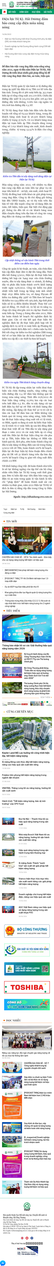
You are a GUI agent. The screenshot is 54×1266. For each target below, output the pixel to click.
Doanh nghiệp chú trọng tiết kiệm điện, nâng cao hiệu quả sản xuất (35, 895)
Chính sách (23, 11)
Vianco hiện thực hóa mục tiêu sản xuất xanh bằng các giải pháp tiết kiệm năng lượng (35, 881)
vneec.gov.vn (31, 1230)
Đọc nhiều (13, 1020)
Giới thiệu (12, 11)
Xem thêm (46, 697)
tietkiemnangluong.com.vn (19, 1230)
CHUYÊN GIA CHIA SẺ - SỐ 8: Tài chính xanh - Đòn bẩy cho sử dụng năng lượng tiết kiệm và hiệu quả (27, 558)
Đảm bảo (41, 509)
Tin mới (11, 521)
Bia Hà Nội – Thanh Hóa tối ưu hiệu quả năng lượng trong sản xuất (33, 822)
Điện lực (14, 509)
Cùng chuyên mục (20, 712)
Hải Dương (31, 509)
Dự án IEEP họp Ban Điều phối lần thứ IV (22, 587)
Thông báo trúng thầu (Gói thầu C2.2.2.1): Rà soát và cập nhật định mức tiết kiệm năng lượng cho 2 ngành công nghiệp (27, 603)
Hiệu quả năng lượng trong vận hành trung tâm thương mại (33, 851)
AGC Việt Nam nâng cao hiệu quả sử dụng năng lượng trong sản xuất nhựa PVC (35, 910)
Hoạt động (36, 11)
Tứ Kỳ (22, 509)
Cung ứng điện (8, 513)
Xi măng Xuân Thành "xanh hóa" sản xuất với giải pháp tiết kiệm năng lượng (33, 866)
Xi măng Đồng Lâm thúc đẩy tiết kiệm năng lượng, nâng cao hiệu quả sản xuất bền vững (26, 763)
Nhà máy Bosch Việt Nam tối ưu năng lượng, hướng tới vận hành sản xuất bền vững (34, 837)
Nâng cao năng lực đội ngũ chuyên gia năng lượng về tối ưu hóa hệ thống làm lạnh (26, 1054)
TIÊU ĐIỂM (13, 610)
